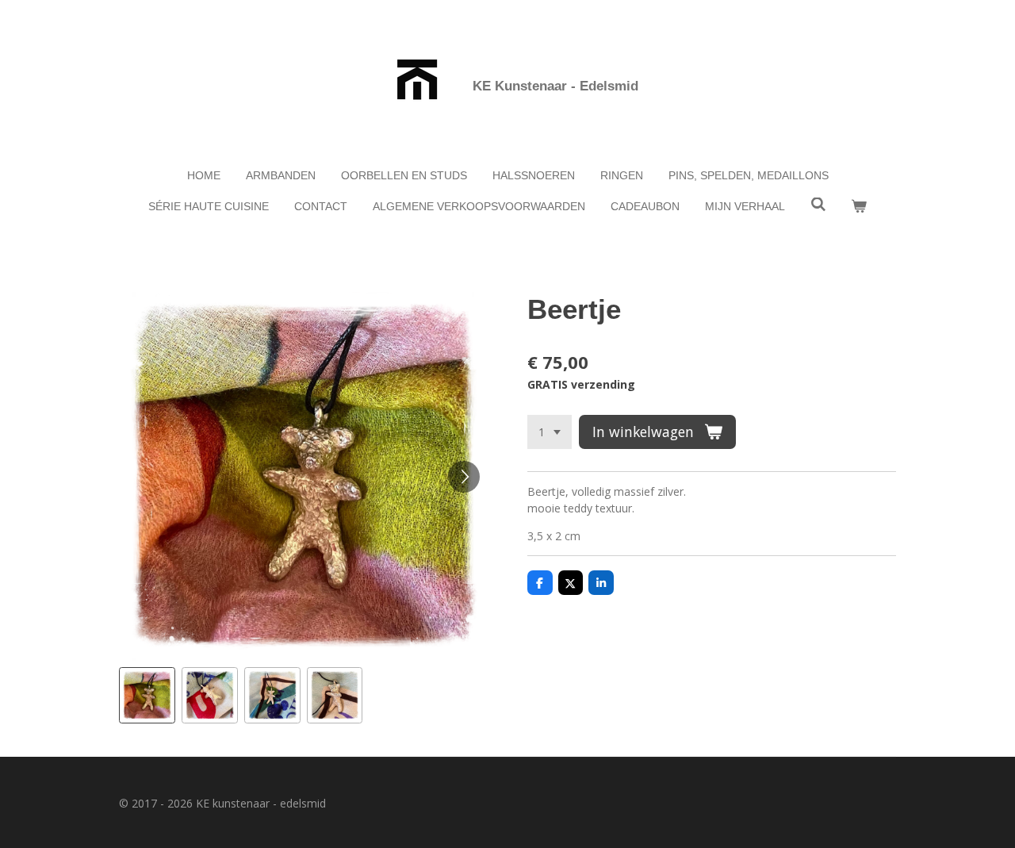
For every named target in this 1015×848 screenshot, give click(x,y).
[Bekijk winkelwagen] (859, 206)
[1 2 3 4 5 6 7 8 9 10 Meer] (549, 432)
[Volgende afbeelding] (464, 477)
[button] (147, 695)
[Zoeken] (818, 204)
